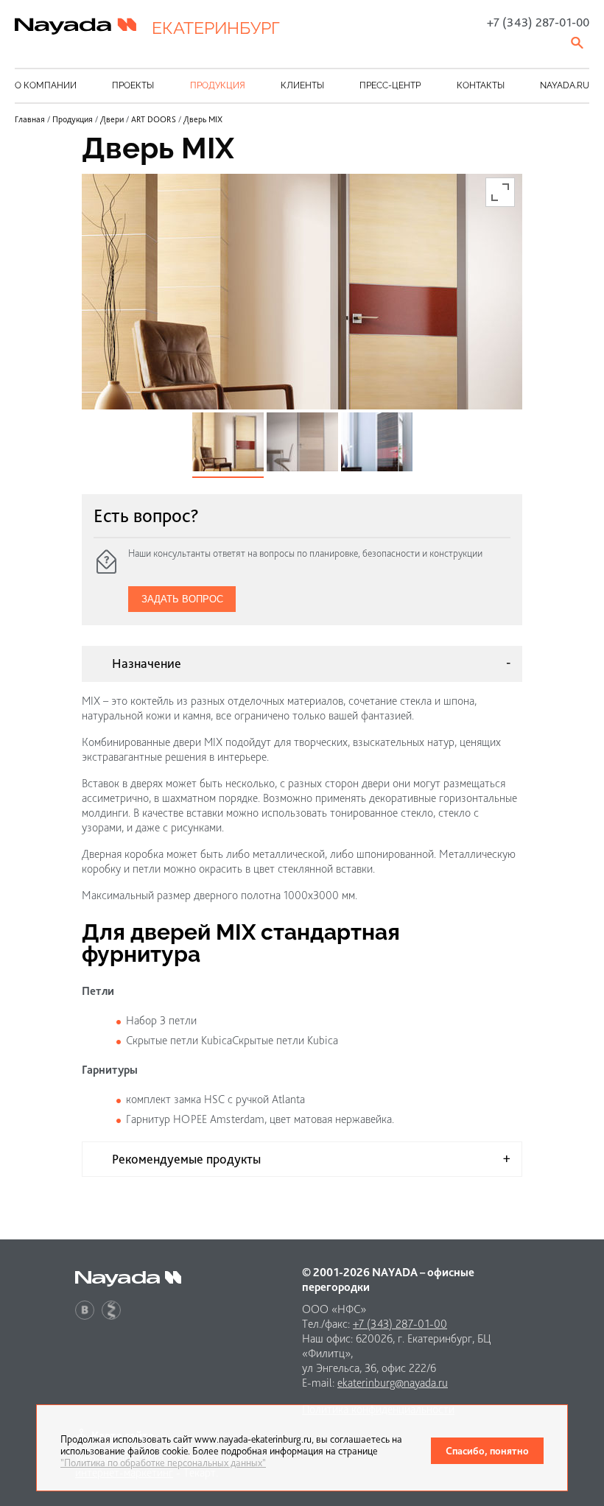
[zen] (111, 1310)
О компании (46, 85)
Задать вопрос (182, 599)
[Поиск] (578, 43)
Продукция (217, 85)
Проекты (133, 85)
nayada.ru (564, 85)
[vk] (84, 1310)
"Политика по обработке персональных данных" (163, 1462)
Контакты (481, 85)
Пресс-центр (390, 85)
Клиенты (302, 85)
